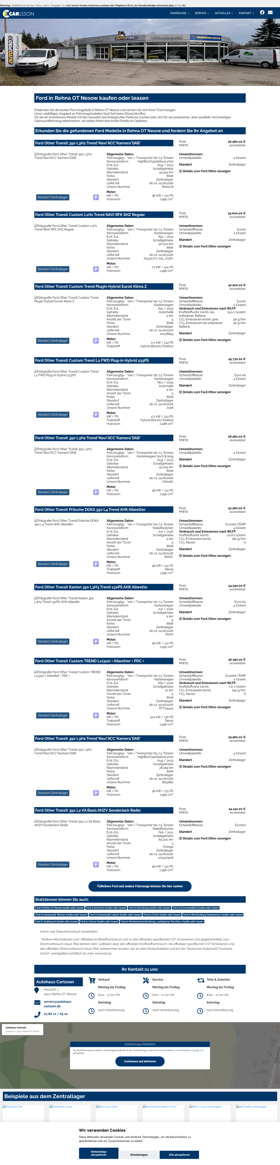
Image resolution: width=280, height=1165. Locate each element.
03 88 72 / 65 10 (56, 1014)
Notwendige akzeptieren (98, 1153)
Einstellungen (139, 1154)
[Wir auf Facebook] (262, 12)
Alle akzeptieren (179, 1154)
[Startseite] (18, 13)
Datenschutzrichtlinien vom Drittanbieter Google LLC (178, 1050)
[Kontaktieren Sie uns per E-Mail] (270, 12)
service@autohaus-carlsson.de (58, 1004)
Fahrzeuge (178, 13)
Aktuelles (222, 13)
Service (200, 13)
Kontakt (245, 13)
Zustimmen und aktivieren (140, 1061)
